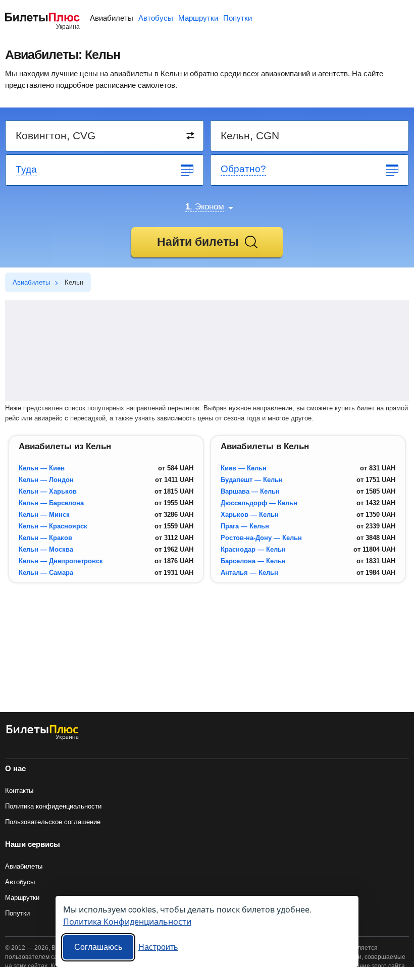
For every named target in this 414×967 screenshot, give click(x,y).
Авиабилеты (111, 18)
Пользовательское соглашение (52, 822)
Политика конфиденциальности (53, 806)
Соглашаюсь (98, 947)
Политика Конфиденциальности (127, 921)
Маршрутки (198, 18)
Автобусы (155, 18)
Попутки (237, 18)
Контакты (19, 790)
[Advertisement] (207, 350)
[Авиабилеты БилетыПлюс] (42, 738)
